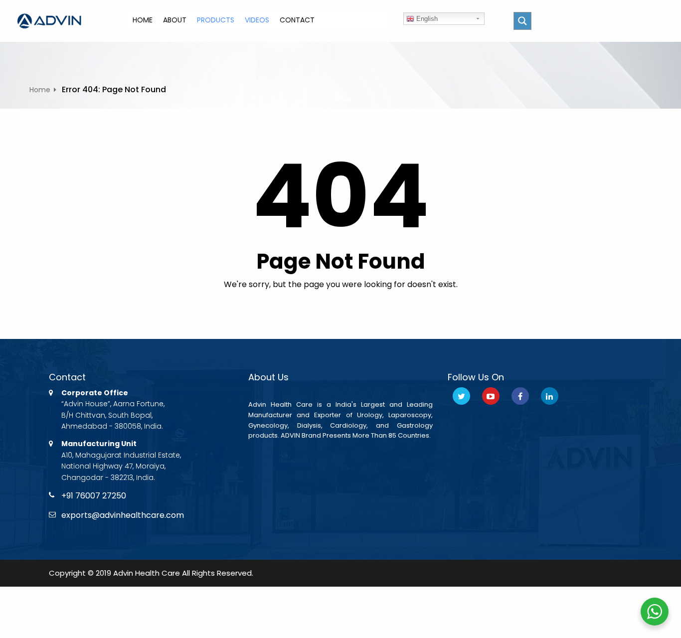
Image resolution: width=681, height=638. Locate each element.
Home (39, 90)
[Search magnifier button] (522, 20)
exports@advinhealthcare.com (122, 515)
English (426, 18)
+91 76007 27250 (93, 495)
